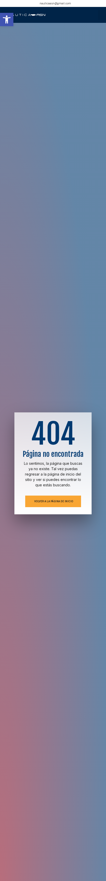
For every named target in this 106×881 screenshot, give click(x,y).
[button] (6, 19)
